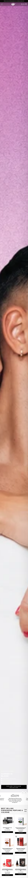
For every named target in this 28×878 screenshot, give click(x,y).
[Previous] (23, 792)
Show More (25, 810)
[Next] (25, 792)
